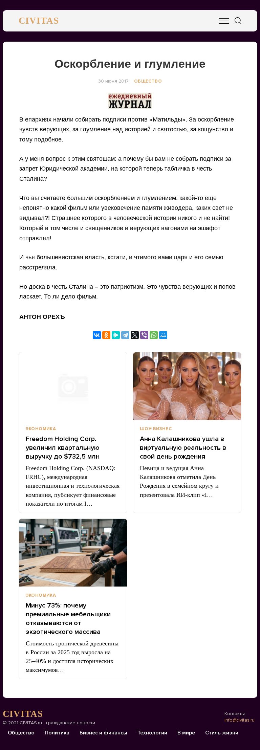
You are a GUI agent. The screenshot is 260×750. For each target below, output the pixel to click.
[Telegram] (125, 335)
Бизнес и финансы (103, 732)
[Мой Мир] (163, 335)
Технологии (152, 732)
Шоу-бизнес (156, 429)
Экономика (41, 429)
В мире (186, 732)
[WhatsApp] (154, 335)
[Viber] (144, 335)
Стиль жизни (221, 732)
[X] (135, 335)
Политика (57, 732)
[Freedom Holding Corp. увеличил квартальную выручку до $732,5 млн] (73, 386)
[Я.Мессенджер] (116, 335)
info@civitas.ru (239, 720)
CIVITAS (39, 21)
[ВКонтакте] (97, 335)
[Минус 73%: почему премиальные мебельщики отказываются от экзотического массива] (73, 553)
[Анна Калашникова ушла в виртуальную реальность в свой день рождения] (187, 386)
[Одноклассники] (106, 335)
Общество (148, 81)
